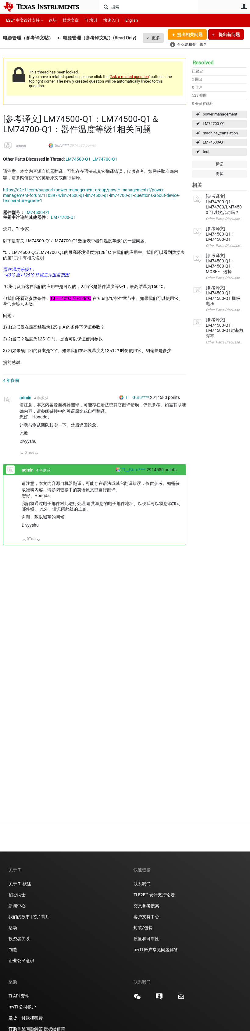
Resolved (203, 62)
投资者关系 (19, 938)
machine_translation (220, 133)
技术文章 (71, 20)
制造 (13, 949)
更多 (156, 37)
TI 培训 (91, 20)
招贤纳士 (17, 894)
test (206, 151)
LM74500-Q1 (214, 142)
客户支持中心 (146, 916)
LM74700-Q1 (214, 123)
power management (220, 114)
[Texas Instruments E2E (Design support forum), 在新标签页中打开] (159, 998)
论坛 (53, 20)
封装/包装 (143, 927)
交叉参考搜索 (146, 905)
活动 (13, 927)
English (131, 20)
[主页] (45, 7)
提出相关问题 (190, 34)
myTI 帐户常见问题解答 (156, 949)
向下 (36, 454)
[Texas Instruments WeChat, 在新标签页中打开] (137, 998)
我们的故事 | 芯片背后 (29, 916)
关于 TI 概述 (20, 883)
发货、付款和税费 (26, 1017)
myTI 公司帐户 (22, 1006)
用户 (244, 6)
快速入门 (111, 20)
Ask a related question (129, 76)
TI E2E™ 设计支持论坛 (154, 894)
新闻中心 (17, 905)
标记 (219, 164)
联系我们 (142, 883)
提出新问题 (229, 34)
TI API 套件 (19, 996)
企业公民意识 (21, 960)
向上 (22, 454)
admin (21, 146)
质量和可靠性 (147, 938)
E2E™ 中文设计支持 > (24, 20)
